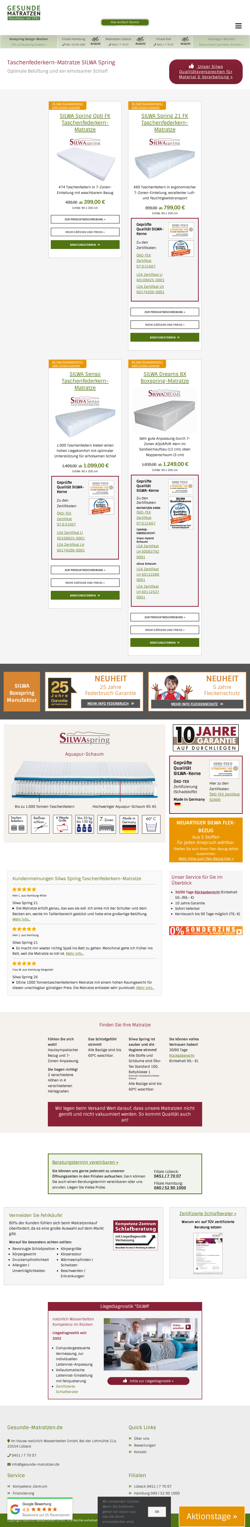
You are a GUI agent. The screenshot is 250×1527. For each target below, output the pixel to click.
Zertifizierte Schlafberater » (207, 1214)
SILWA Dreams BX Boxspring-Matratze (165, 377)
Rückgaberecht (181, 1055)
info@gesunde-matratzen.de (35, 1464)
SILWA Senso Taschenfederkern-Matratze (85, 381)
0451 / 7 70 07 (24, 1455)
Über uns (141, 1438)
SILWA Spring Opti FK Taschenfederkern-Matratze (85, 122)
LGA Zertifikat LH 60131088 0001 (147, 574)
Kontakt (140, 1452)
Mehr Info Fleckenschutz (194, 704)
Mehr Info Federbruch (108, 703)
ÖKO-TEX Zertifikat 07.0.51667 (146, 261)
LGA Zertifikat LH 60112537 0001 (147, 592)
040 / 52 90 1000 (165, 1493)
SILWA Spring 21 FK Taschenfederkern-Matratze (164, 122)
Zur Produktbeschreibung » (85, 219)
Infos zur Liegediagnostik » (151, 1381)
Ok (157, 1512)
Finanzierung (23, 1493)
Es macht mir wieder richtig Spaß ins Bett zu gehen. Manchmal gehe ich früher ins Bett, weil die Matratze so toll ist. (82, 951)
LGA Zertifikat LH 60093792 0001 (147, 551)
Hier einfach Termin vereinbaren (125, 24)
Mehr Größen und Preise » (85, 232)
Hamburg (142, 1493)
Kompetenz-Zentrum (30, 1486)
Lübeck (140, 1486)
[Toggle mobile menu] (239, 25)
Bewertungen (145, 1445)
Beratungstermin (83, 245)
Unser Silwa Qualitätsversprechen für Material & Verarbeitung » (206, 71)
